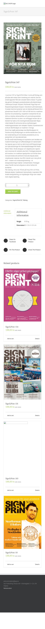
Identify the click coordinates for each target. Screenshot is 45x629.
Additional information (7, 212)
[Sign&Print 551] (22, 522)
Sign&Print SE (17, 200)
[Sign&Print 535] (22, 372)
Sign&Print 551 (12, 552)
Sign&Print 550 (12, 478)
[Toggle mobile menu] (40, 3)
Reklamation (8, 588)
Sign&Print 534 (12, 327)
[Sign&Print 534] (22, 295)
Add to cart (13, 191)
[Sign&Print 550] (22, 448)
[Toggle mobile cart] (36, 3)
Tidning (25, 200)
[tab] (8, 212)
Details (37, 338)
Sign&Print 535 (12, 404)
